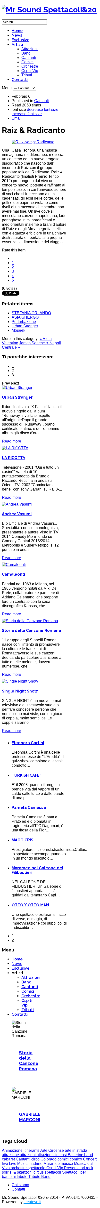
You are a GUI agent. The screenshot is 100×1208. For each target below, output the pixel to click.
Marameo (52, 1163)
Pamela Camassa (29, 807)
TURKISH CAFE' (26, 775)
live (5, 1163)
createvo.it (32, 1202)
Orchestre (29, 66)
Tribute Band (39, 1177)
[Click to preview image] (33, 142)
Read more (11, 441)
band (88, 1155)
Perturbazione (24, 322)
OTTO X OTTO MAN (30, 905)
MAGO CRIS (22, 840)
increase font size (27, 114)
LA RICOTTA (13, 457)
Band (26, 53)
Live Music (18, 1163)
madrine (35, 1163)
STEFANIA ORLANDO (31, 313)
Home (17, 30)
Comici (27, 62)
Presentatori (75, 1168)
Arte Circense (52, 1150)
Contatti (20, 79)
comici (64, 1159)
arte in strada (76, 1150)
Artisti (17, 44)
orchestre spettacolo (28, 1168)
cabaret (9, 1159)
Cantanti (28, 58)
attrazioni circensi (52, 1155)
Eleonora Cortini (28, 743)
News (17, 35)
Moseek (18, 330)
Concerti (90, 1159)
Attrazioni (29, 49)
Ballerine (76, 1155)
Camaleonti (13, 574)
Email (17, 118)
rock (89, 1168)
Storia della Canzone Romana (31, 630)
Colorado (49, 1159)
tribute (22, 1177)
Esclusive (20, 40)
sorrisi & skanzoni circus (23, 1172)
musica (67, 1163)
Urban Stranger (25, 326)
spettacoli (53, 1172)
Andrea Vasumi (17, 514)
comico (76, 1159)
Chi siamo (20, 1185)
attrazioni (28, 1155)
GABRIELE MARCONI (30, 1116)
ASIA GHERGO (25, 317)
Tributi (26, 75)
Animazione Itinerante (21, 1150)
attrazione (11, 1155)
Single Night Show (20, 691)
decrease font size (42, 109)
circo (36, 1159)
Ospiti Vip (29, 71)
